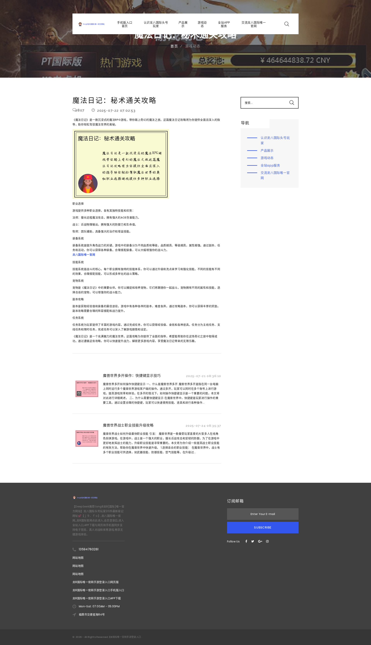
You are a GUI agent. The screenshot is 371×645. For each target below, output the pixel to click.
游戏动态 (202, 24)
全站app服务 (224, 24)
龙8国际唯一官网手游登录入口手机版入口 (98, 590)
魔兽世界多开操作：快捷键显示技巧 (132, 375)
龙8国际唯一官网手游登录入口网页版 (95, 582)
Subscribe (262, 527)
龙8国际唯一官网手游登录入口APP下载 (96, 598)
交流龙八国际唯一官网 (254, 24)
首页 (174, 46)
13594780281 (89, 549)
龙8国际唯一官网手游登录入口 (125, 637)
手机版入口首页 (124, 24)
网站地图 (77, 558)
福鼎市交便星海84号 (92, 614)
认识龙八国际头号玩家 (156, 24)
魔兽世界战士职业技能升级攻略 (128, 425)
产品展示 (183, 24)
